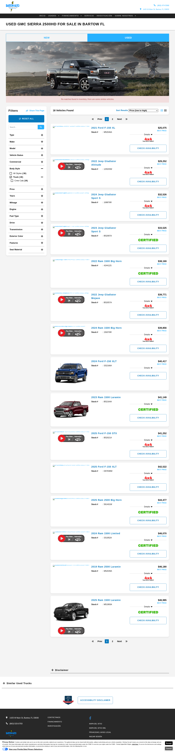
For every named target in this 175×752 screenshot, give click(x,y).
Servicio (89, 16)
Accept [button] (169, 743)
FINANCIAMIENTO (55, 722)
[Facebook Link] (90, 718)
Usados (52, 16)
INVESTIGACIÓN (54, 726)
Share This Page (36, 111)
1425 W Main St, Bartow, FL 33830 (155, 9)
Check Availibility (148, 148)
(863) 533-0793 (16, 724)
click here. (135, 744)
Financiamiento (70, 16)
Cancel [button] (169, 748)
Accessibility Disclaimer (95, 700)
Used (128, 37)
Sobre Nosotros (124, 16)
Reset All (28, 119)
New (47, 37)
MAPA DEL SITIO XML (97, 728)
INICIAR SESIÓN (95, 736)
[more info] (71, 127)
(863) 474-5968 (163, 5)
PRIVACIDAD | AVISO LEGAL (100, 732)
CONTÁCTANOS (54, 717)
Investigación (104, 16)
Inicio (42, 16)
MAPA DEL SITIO (95, 724)
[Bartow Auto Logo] (12, 11)
